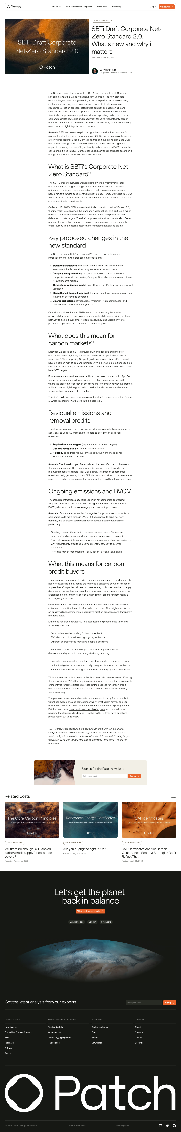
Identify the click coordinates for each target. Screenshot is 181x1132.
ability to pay (55, 387)
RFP (7, 1037)
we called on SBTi (68, 351)
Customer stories (100, 1027)
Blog (94, 1032)
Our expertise (54, 1032)
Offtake (8, 1048)
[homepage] (27, 7)
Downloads (97, 1043)
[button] (57, 7)
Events (95, 1037)
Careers (139, 1032)
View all (172, 797)
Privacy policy (122, 1125)
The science (54, 1043)
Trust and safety (55, 1027)
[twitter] (167, 1126)
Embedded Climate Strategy (18, 1032)
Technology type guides (59, 1037)
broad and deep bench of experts (87, 709)
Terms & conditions (76, 1125)
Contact (139, 1037)
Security (139, 1043)
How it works (11, 1027)
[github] (174, 1126)
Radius (8, 1053)
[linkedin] (160, 1126)
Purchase (9, 1043)
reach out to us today (67, 716)
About (138, 1027)
